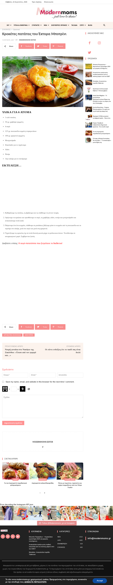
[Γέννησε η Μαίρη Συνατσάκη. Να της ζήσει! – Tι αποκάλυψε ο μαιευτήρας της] (88, 140)
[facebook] (43, 446)
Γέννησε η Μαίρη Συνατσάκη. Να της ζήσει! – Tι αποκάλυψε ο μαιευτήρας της (102, 140)
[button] (104, 25)
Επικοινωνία (48, 2)
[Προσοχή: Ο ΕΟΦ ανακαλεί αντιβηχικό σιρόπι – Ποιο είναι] (88, 117)
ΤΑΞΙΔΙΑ (74, 25)
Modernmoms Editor (27, 40)
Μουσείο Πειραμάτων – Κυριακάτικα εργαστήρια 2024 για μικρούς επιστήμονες (101, 66)
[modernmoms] (56, 13)
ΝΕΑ (45, 25)
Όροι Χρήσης (36, 2)
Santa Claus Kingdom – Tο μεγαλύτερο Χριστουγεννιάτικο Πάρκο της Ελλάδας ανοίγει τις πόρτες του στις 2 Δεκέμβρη (102, 99)
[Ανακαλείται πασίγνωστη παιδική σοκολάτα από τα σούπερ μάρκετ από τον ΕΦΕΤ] (88, 74)
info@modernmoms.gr (99, 538)
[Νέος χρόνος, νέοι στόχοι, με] (49, 513)
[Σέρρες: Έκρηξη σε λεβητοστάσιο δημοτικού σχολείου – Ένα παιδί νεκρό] (88, 125)
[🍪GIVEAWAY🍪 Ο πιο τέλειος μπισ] (78, 513)
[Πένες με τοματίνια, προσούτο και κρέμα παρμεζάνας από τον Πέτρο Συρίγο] (70, 471)
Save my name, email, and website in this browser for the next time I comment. (40, 382)
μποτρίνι (29, 335)
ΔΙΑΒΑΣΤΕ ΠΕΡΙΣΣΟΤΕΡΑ (35, 582)
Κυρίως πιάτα (70, 479)
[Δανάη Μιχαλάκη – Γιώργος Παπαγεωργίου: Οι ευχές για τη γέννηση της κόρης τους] (88, 109)
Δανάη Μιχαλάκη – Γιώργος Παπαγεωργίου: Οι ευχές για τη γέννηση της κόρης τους (101, 109)
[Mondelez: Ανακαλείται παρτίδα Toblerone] (88, 82)
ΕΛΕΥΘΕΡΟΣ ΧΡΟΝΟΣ (59, 25)
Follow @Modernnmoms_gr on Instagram (58, 523)
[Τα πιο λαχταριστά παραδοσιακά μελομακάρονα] (15, 471)
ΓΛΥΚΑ (15, 479)
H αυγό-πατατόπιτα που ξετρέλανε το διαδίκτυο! (40, 243)
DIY (8, 25)
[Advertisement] (42, 188)
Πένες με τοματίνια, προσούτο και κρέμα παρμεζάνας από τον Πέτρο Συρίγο (70, 485)
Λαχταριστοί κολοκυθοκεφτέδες (43, 483)
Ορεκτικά (42, 479)
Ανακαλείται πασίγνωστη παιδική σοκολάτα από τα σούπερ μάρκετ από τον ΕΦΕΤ (101, 74)
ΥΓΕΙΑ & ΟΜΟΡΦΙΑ (21, 25)
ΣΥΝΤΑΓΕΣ (36, 25)
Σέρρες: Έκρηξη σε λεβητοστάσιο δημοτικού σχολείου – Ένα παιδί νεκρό (101, 125)
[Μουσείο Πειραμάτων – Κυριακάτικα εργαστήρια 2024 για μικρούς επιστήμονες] (88, 66)
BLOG (90, 25)
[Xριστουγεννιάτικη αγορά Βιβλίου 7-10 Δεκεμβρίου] (88, 90)
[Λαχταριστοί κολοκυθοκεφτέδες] (42, 471)
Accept (100, 580)
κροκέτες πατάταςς (12, 335)
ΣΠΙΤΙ (82, 25)
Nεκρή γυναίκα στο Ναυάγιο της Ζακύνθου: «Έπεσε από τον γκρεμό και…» (20, 352)
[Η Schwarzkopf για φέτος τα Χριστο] (92, 513)
